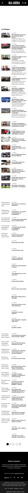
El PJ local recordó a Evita (18, 358)
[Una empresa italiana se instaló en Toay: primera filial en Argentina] (5, 110)
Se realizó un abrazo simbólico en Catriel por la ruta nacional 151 (18, 375)
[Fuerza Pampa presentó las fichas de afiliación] (5, 154)
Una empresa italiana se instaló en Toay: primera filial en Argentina (19, 111)
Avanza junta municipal (18, 281)
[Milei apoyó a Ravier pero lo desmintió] (5, 297)
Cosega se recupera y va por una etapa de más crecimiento (19, 58)
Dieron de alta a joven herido (19, 289)
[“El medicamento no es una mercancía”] (5, 273)
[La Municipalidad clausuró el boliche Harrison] (5, 79)
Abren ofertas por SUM (17, 242)
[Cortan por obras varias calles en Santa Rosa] (5, 235)
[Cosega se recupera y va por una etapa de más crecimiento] (5, 57)
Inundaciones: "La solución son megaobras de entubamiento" (19, 213)
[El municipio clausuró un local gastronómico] (5, 162)
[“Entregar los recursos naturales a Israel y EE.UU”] (5, 436)
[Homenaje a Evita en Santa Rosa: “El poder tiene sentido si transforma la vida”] (5, 366)
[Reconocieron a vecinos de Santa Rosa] (5, 204)
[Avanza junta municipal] (5, 281)
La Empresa (10, 488)
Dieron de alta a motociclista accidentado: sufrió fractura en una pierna (19, 406)
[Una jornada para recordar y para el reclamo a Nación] (5, 335)
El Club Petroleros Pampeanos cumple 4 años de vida (19, 148)
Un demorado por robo (17, 250)
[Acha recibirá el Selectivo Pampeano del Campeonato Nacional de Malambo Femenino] (5, 46)
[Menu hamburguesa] (2, 3)
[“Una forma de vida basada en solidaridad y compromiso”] (5, 227)
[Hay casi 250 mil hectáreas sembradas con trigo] (5, 343)
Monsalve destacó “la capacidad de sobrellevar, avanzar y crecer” (18, 171)
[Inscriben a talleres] (5, 328)
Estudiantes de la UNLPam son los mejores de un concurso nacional (18, 352)
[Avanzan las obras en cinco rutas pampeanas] (5, 304)
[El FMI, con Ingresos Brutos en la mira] (5, 266)
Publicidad (16, 488)
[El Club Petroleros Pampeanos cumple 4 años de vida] (5, 147)
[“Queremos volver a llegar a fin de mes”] (5, 428)
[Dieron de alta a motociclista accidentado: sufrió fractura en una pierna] (5, 405)
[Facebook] (10, 478)
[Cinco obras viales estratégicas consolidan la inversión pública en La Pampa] (5, 389)
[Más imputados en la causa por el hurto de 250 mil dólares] (5, 35)
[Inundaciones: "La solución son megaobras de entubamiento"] (5, 212)
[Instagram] (14, 478)
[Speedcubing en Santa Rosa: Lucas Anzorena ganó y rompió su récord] (5, 99)
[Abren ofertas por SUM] (5, 242)
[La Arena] (14, 3)
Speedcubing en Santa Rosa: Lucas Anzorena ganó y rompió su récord (19, 100)
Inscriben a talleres (16, 327)
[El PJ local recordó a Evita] (5, 358)
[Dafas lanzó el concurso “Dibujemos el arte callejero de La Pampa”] (5, 139)
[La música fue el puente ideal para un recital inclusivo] (5, 219)
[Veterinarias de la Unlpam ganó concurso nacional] (5, 413)
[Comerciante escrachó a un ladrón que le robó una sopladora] (5, 178)
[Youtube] (22, 478)
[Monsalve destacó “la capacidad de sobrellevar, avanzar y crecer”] (5, 170)
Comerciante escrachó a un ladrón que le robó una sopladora (19, 179)
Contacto (21, 488)
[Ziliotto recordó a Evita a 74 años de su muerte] (5, 420)
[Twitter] (18, 478)
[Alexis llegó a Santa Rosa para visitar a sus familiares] (5, 185)
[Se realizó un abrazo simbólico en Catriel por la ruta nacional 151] (5, 374)
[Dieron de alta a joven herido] (5, 289)
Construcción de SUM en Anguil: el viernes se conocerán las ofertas (18, 398)
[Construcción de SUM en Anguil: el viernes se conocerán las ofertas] (5, 397)
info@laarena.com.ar (19, 473)
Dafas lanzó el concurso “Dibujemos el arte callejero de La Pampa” (19, 140)
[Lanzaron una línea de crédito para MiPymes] (5, 258)
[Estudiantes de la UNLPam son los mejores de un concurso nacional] (5, 351)
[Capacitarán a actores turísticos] (5, 312)
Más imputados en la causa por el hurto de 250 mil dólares (19, 36)
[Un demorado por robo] (5, 250)
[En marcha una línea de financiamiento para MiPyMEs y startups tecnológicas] (5, 382)
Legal (6, 488)
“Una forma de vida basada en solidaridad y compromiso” (19, 228)
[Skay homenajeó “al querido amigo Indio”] (5, 320)
